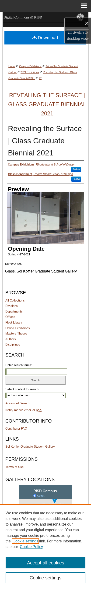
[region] (45, 546)
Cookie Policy (31, 547)
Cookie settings (25, 541)
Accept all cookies (45, 562)
